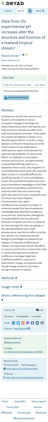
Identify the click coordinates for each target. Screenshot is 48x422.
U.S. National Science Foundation (18, 352)
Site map (38, 407)
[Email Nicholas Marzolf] (23, 55)
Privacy (5, 401)
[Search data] (30, 10)
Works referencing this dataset (23, 295)
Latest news (25, 413)
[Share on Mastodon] (27, 323)
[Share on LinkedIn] (13, 323)
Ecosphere (31, 365)
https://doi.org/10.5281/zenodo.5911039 (24, 378)
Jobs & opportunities (25, 418)
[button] (24, 85)
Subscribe (42, 413)
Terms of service (39, 401)
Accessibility (20, 401)
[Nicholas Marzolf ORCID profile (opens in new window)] (26, 55)
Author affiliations (9, 61)
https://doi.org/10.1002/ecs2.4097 (22, 369)
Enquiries (8, 413)
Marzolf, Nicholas (10, 55)
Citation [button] (8, 310)
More (39, 11)
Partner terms (12, 407)
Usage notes (10, 287)
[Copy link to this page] (42, 323)
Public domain (19, 329)
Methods (7, 278)
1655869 (38, 352)
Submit (8, 11)
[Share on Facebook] (32, 323)
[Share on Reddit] (23, 323)
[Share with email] (37, 323)
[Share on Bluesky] (18, 323)
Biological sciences (12, 342)
